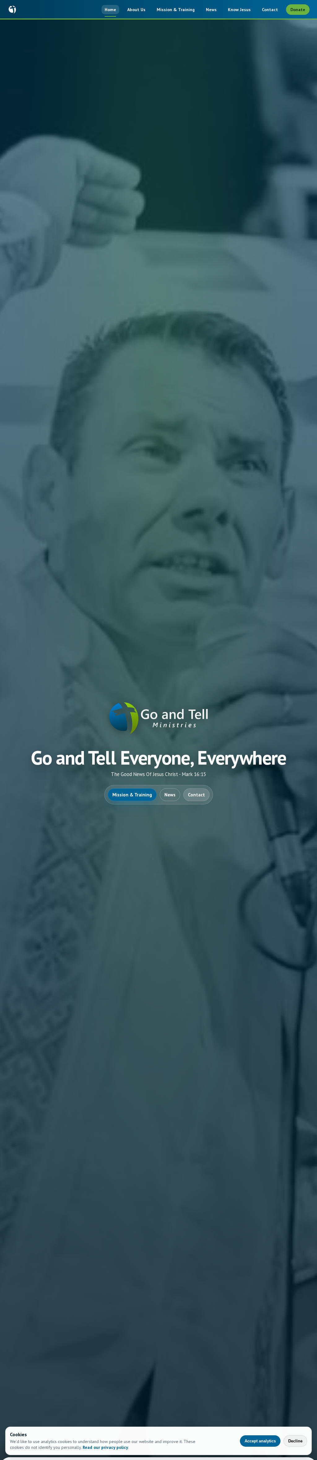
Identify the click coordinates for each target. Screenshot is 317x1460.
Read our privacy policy (105, 1447)
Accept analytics (260, 1441)
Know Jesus (239, 9)
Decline (295, 1441)
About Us (136, 9)
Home (110, 9)
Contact (270, 9)
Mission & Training (176, 9)
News (211, 9)
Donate (297, 9)
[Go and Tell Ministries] (12, 10)
